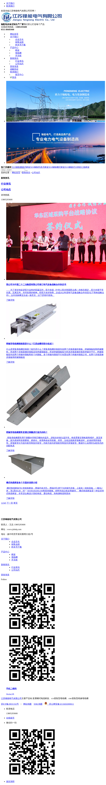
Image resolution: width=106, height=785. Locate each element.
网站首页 (16, 172)
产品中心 (5, 552)
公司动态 (36, 172)
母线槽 (14, 557)
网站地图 (27, 704)
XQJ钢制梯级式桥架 (21, 167)
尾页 (15, 503)
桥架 (13, 554)
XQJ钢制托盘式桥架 (39, 167)
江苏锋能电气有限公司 (11, 698)
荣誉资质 (5, 575)
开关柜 (14, 560)
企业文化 (15, 541)
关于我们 (10, 3)
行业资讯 (6, 183)
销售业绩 (15, 544)
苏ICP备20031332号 (10, 704)
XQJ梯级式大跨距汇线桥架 (77, 167)
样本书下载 (16, 547)
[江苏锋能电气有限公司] (31, 22)
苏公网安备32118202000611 (60, 704)
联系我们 (10, 6)
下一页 (10, 503)
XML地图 (38, 704)
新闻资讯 (26, 172)
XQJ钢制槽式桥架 (57, 167)
